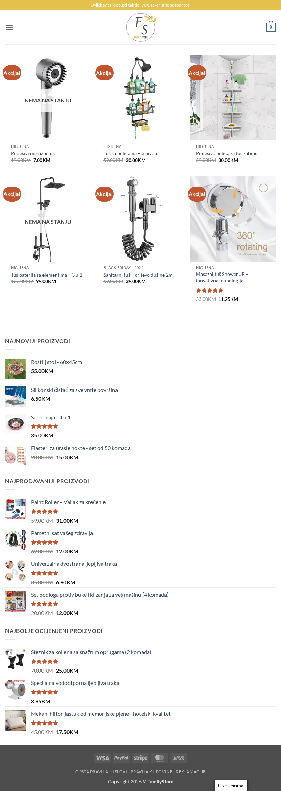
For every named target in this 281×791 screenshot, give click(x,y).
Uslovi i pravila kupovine (141, 771)
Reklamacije (191, 771)
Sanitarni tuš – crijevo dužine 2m (138, 275)
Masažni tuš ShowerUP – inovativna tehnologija (222, 277)
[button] (9, 27)
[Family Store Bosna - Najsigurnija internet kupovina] (140, 27)
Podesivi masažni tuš (33, 153)
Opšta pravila (91, 771)
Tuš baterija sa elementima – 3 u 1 (46, 275)
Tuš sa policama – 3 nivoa (130, 153)
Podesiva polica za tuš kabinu (227, 153)
